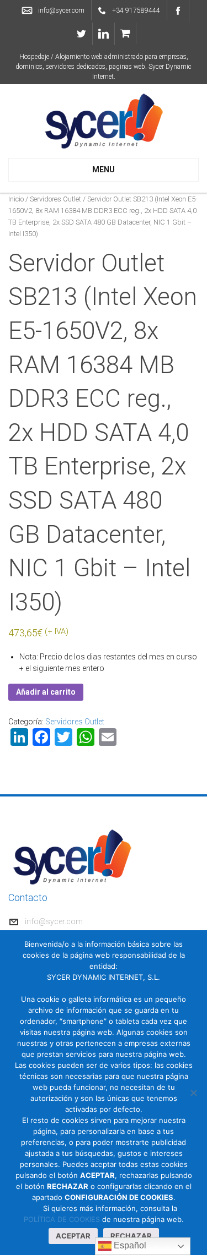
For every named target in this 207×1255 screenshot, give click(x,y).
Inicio (16, 199)
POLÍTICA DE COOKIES (62, 1219)
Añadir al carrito (46, 691)
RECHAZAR (131, 1235)
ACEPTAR (73, 1235)
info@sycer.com (61, 10)
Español (129, 1245)
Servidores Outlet (55, 199)
